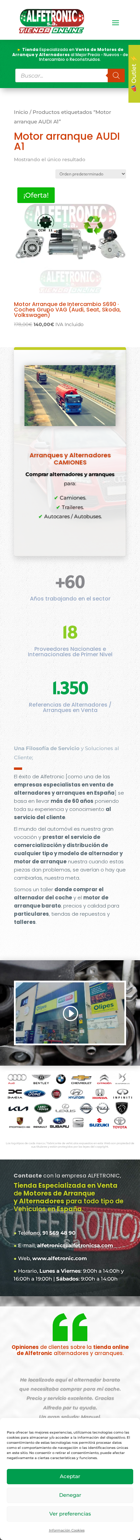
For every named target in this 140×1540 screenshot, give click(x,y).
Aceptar (70, 1476)
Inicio (21, 112)
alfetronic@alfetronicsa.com (75, 1245)
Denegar (70, 1495)
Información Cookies (67, 1530)
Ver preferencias (70, 1513)
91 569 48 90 (58, 1233)
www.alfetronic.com (59, 1258)
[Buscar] (116, 75)
